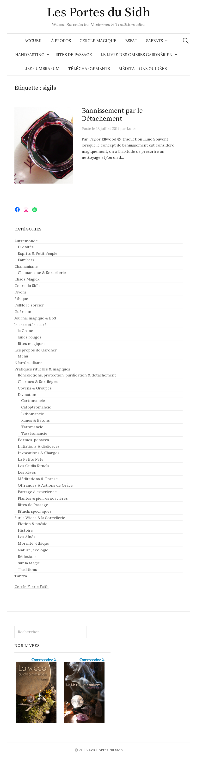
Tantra (20, 575)
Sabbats (154, 40)
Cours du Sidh (27, 285)
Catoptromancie (36, 407)
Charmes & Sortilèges (38, 381)
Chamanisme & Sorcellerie (42, 272)
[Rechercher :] (186, 40)
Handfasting (29, 54)
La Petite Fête (30, 459)
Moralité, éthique (33, 543)
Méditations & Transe (38, 478)
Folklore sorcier (29, 305)
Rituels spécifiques (34, 511)
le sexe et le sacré (30, 324)
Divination (27, 394)
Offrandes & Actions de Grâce (45, 485)
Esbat (131, 40)
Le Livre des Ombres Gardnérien (136, 54)
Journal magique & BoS (35, 318)
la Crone (25, 330)
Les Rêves (27, 472)
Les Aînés (26, 536)
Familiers (26, 259)
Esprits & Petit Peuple (37, 253)
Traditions (27, 569)
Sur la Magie (29, 563)
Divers (20, 292)
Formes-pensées (33, 439)
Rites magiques (31, 343)
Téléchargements (89, 68)
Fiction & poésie (32, 523)
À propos (61, 40)
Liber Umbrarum (41, 68)
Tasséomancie (34, 433)
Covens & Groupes (35, 388)
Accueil (34, 40)
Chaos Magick (26, 279)
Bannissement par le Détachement (112, 115)
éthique (21, 298)
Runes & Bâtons (35, 420)
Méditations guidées (142, 68)
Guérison (22, 311)
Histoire (25, 530)
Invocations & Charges (38, 452)
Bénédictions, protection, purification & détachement (67, 375)
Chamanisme (26, 266)
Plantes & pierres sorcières (43, 498)
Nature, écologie (33, 550)
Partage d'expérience (37, 491)
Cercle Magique (98, 40)
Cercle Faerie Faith (31, 586)
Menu (23, 356)
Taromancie (32, 426)
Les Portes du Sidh (98, 12)
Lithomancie (32, 413)
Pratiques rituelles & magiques (42, 369)
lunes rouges (29, 337)
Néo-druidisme (28, 362)
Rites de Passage (73, 54)
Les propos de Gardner (35, 350)
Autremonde (26, 240)
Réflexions (27, 556)
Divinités (26, 246)
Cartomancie (33, 400)
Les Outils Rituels (33, 465)
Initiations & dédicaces (39, 446)
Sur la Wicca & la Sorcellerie (39, 517)
